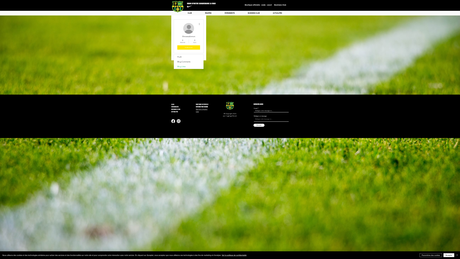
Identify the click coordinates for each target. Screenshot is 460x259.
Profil (179, 57)
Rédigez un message (260, 116)
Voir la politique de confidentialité (234, 255)
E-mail (256, 108)
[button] (208, 13)
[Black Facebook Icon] (176, 136)
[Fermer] (457, 255)
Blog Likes (181, 66)
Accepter (449, 255)
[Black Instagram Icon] (181, 136)
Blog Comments (183, 62)
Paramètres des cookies (431, 255)
